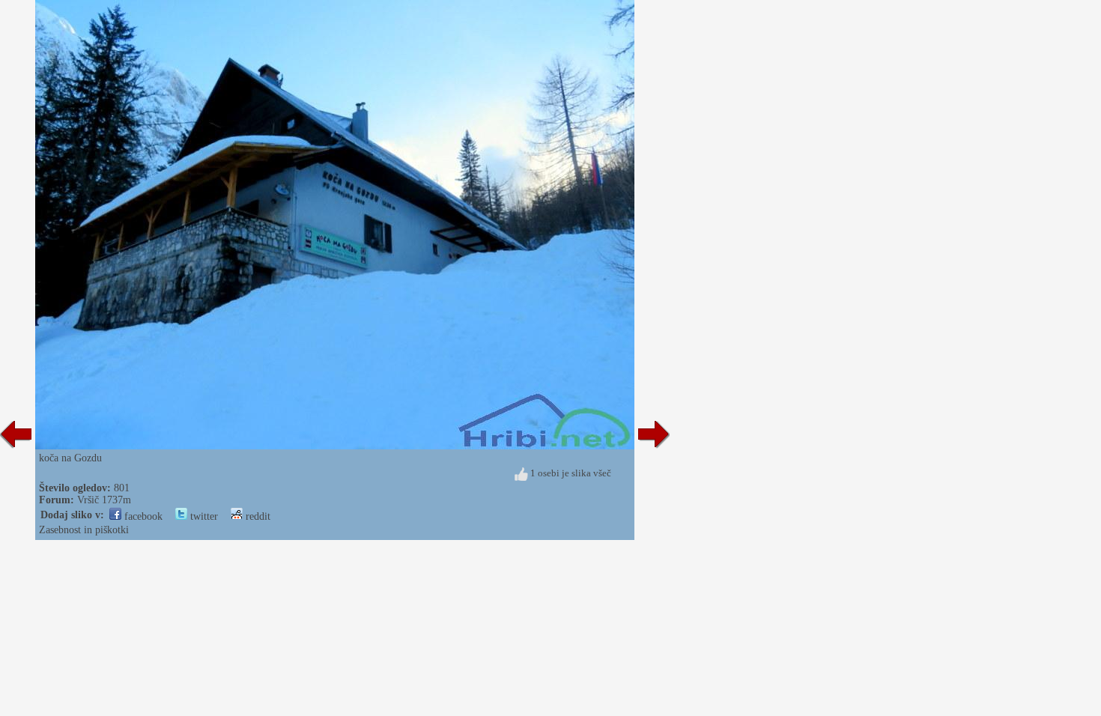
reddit (256, 516)
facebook (142, 516)
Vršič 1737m (104, 500)
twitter (202, 516)
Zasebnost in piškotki (84, 530)
